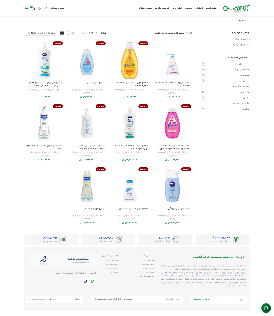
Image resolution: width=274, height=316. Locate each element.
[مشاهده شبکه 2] (72, 33)
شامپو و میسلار (164, 89)
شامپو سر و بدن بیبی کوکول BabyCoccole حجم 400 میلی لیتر (90, 147)
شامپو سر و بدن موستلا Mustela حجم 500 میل (44, 147)
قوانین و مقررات (147, 276)
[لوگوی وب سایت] (236, 8)
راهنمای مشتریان (110, 256)
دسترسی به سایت (146, 256)
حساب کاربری (148, 268)
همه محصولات (148, 264)
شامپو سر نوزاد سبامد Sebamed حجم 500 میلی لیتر (173, 84)
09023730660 (201, 300)
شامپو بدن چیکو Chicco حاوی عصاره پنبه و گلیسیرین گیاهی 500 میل (45, 84)
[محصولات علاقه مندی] (39, 8)
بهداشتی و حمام (179, 89)
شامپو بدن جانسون (96, 82)
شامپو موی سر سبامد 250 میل (133, 208)
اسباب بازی (244, 64)
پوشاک (246, 109)
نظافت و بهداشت (241, 103)
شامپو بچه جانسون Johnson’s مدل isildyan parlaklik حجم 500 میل (174, 147)
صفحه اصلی (149, 260)
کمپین (246, 98)
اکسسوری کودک (242, 69)
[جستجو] (46, 8)
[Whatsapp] (92, 281)
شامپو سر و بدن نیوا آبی (179, 208)
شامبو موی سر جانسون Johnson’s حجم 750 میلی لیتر (132, 84)
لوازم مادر (245, 92)
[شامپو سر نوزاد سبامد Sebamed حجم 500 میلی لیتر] (172, 60)
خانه (190, 33)
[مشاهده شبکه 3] (67, 33)
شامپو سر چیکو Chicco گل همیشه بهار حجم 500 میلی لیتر (131, 147)
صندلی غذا (245, 81)
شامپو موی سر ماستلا (95, 208)
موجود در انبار (239, 44)
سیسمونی (245, 75)
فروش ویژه (240, 39)
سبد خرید (150, 272)
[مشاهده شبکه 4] (62, 33)
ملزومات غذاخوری (241, 86)
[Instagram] (85, 281)
